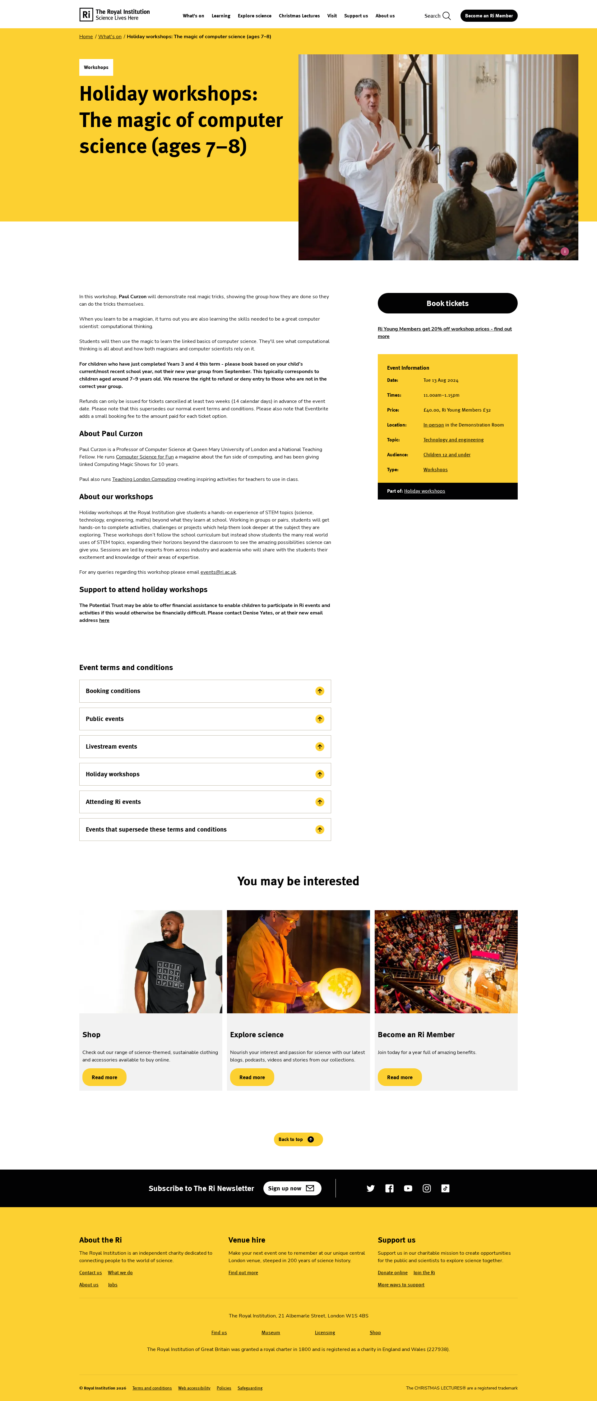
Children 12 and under (446, 455)
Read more (99, 1077)
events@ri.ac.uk (218, 572)
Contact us (90, 1273)
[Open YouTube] (408, 1188)
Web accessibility (194, 1388)
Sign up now (284, 1188)
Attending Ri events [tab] (113, 801)
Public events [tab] (105, 719)
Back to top (291, 1139)
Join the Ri (424, 1273)
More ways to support (401, 1285)
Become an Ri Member (489, 16)
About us (385, 16)
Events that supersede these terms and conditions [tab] (156, 829)
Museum (270, 1332)
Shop (91, 1034)
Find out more (243, 1273)
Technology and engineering (453, 440)
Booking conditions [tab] (113, 691)
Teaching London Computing (144, 479)
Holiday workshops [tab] (113, 774)
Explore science (254, 16)
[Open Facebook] (389, 1188)
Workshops (435, 469)
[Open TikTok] (445, 1188)
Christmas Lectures (299, 16)
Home (86, 36)
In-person (433, 425)
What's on (193, 16)
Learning (221, 16)
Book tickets (448, 303)
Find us (219, 1332)
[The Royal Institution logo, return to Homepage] (120, 16)
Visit (332, 16)
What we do (120, 1273)
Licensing (325, 1332)
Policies (224, 1388)
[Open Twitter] (371, 1188)
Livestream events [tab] (111, 746)
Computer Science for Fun (145, 457)
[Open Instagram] (427, 1188)
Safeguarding (250, 1388)
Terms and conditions (152, 1388)
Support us (356, 16)
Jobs (113, 1285)
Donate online (393, 1273)
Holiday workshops (424, 491)
